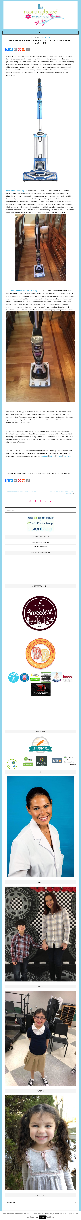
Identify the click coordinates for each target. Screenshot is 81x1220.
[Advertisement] (40, 713)
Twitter (52, 456)
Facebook (44, 456)
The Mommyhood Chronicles (40, 16)
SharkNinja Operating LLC (17, 191)
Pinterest (67, 456)
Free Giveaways (70, 764)
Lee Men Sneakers (40, 546)
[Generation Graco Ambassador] (13, 682)
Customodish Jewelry (40, 543)
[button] (40, 33)
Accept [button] (42, 1217)
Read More (50, 1217)
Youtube (59, 456)
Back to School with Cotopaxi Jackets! (22, 492)
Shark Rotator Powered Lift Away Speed (26, 291)
